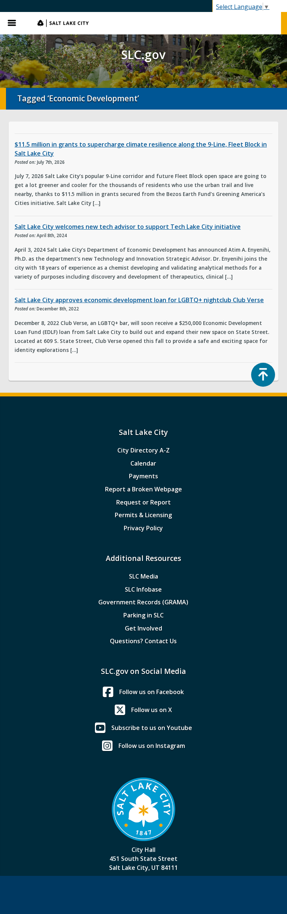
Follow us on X (151, 710)
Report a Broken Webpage (143, 489)
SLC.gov (155, 23)
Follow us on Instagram (151, 746)
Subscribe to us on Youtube (151, 728)
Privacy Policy (143, 528)
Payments (143, 476)
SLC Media (143, 576)
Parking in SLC (143, 615)
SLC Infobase (143, 589)
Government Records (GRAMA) (143, 602)
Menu (15, 23)
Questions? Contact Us (143, 641)
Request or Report (143, 502)
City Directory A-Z (143, 450)
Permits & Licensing (143, 515)
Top (263, 375)
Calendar (143, 463)
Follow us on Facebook (151, 692)
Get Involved (143, 628)
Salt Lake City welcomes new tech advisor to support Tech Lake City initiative (128, 227)
